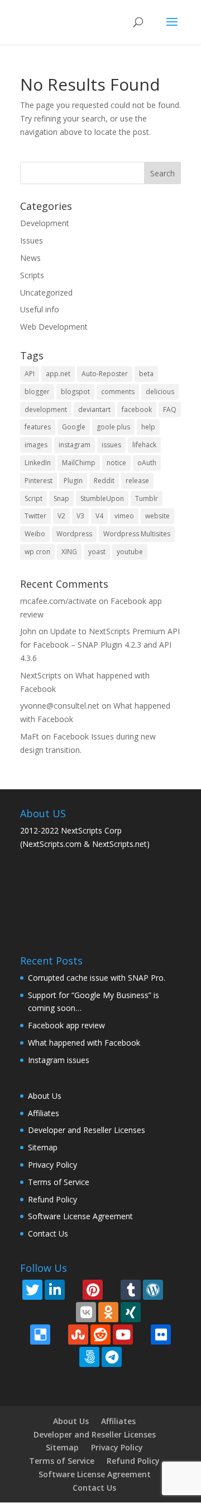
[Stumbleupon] (78, 1334)
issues (111, 445)
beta (146, 373)
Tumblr (146, 498)
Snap (61, 498)
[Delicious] (40, 1334)
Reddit (104, 480)
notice (116, 462)
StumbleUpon (102, 498)
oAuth (146, 462)
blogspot (75, 391)
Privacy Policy (52, 1164)
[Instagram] (74, 1289)
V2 (61, 516)
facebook (137, 409)
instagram (74, 445)
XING (69, 551)
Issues (31, 240)
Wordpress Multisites (136, 534)
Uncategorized (46, 292)
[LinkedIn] (55, 1290)
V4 (99, 516)
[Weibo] (149, 1311)
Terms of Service (58, 1182)
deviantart (94, 409)
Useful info (39, 309)
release (137, 480)
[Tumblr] (131, 1290)
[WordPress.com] (153, 1290)
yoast (97, 551)
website (157, 516)
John (28, 631)
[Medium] (36, 1311)
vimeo (124, 516)
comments (118, 391)
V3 (80, 516)
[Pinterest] (93, 1290)
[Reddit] (100, 1334)
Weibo (35, 534)
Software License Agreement (80, 1216)
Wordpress (74, 534)
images (36, 445)
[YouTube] (123, 1334)
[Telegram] (112, 1357)
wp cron (37, 551)
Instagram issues (58, 1060)
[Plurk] (142, 1333)
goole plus (113, 427)
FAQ (169, 409)
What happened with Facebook (84, 1042)
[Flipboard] (172, 1289)
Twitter (35, 516)
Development (44, 223)
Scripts (32, 275)
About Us (44, 1095)
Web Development (54, 326)
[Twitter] (32, 1290)
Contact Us (48, 1233)
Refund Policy (52, 1199)
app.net (58, 373)
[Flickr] (161, 1334)
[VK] (86, 1312)
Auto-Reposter (105, 373)
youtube (130, 551)
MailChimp (78, 462)
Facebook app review (66, 1025)
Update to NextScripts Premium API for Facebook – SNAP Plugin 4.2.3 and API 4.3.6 (100, 644)
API (30, 373)
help (148, 427)
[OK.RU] (108, 1312)
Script (33, 498)
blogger (37, 391)
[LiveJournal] (67, 1311)
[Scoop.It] (51, 1311)
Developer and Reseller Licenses (86, 1130)
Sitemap (43, 1147)
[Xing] (131, 1312)
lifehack (144, 445)
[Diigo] (59, 1333)
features (38, 427)
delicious (160, 391)
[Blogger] (111, 1289)
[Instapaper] (165, 1311)
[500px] (89, 1357)
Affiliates (43, 1113)
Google (73, 427)
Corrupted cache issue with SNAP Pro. (96, 977)
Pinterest (38, 480)
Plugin (73, 480)
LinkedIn (38, 462)
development (46, 409)
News (30, 257)
